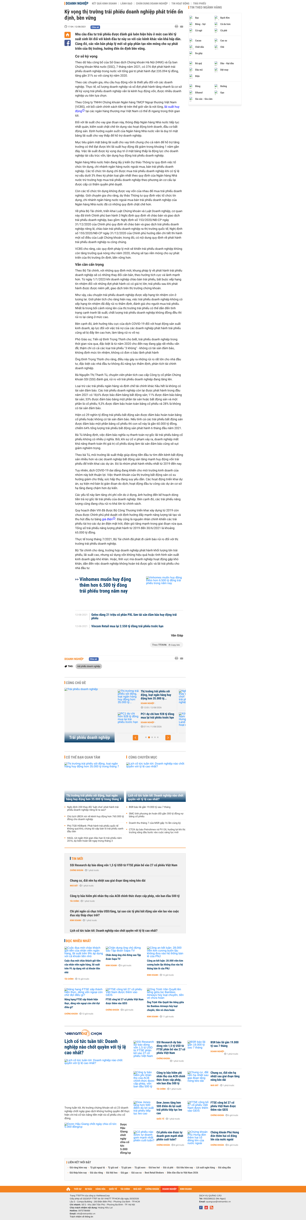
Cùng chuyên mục (143, 757)
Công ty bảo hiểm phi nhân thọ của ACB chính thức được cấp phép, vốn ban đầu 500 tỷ (125, 896)
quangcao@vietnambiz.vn (218, 1201)
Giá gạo (124, 1173)
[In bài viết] (177, 26)
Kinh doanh (75, 920)
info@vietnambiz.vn (86, 1213)
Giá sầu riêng (96, 1173)
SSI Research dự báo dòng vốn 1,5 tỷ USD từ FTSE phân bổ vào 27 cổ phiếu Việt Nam (123, 865)
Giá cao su (136, 1173)
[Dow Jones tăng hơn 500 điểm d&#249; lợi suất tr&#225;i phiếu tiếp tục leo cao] (144, 1108)
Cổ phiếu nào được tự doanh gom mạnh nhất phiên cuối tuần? (170, 1136)
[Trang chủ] (67, 35)
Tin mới (77, 858)
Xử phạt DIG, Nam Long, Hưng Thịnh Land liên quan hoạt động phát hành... (157, 717)
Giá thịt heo (111, 1173)
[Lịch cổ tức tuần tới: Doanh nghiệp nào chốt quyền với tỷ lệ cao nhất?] (156, 782)
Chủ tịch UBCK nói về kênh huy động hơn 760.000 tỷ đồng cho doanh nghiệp (95, 818)
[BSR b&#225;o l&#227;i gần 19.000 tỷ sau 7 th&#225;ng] (198, 1048)
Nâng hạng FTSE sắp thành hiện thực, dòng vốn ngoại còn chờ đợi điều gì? (82, 1003)
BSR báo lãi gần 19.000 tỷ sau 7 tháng (150, 807)
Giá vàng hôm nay (78, 1167)
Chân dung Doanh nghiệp (152, 3)
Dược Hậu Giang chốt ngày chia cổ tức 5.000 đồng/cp (125, 1138)
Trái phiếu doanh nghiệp (89, 737)
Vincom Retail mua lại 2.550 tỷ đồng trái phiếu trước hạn (127, 626)
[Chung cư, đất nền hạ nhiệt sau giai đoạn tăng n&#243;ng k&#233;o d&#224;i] (198, 1078)
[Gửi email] (181, 27)
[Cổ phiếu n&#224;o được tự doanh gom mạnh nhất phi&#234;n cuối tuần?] (144, 1138)
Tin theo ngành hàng (206, 7)
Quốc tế (160, 1119)
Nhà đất (74, 885)
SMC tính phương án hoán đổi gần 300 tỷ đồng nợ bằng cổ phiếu (156, 815)
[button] (135, 737)
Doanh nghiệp (77, 3)
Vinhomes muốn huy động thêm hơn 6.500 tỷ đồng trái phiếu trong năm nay (105, 585)
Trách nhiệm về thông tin (81, 1216)
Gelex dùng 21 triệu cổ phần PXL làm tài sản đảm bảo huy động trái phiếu (134, 616)
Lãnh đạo (126, 3)
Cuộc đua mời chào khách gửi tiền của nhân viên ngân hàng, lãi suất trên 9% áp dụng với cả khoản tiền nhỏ (82, 966)
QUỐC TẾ (113, 1189)
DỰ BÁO (88, 1189)
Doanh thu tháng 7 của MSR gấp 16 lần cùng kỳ (155, 823)
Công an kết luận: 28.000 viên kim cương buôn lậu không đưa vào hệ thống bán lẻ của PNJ (165, 964)
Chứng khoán (76, 870)
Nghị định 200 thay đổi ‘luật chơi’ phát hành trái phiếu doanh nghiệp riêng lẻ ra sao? (93, 808)
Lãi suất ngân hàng (205, 1167)
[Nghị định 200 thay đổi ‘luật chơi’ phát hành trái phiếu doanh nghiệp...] (128, 697)
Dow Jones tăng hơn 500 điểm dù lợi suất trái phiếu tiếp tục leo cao (169, 1108)
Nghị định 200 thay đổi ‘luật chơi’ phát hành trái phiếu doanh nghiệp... (157, 695)
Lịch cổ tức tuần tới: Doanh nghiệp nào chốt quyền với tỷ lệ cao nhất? (155, 797)
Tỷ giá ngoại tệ (97, 1167)
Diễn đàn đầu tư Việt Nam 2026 (182, 1173)
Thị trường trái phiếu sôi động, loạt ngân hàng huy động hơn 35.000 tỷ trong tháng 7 (93, 797)
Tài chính (74, 901)
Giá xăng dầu (224, 1167)
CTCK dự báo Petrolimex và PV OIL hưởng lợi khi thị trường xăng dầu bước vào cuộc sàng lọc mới (157, 831)
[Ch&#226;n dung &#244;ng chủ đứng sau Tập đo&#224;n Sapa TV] (125, 949)
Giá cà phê (168, 1167)
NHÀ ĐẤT (137, 1189)
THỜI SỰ (77, 1189)
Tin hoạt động (180, 3)
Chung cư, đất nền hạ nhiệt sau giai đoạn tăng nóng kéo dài (107, 880)
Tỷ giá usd (113, 1167)
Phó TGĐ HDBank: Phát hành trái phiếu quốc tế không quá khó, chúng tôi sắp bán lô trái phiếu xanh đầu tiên (95, 828)
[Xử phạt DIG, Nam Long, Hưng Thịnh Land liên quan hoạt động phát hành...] (128, 719)
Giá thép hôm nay (78, 1173)
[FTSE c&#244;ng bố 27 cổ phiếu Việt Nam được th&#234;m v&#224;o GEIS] (125, 992)
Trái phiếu (199, 3)
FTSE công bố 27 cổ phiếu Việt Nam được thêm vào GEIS (124, 1001)
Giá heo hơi (154, 1167)
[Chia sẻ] (67, 43)
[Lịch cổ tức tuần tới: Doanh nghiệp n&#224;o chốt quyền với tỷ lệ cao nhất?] (97, 1081)
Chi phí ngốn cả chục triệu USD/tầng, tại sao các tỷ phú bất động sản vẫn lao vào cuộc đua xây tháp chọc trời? (124, 913)
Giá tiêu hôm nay (185, 1167)
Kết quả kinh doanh (104, 3)
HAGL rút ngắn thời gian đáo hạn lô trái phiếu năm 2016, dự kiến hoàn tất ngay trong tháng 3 (94, 839)
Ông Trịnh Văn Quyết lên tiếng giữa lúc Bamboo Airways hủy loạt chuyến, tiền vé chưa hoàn (165, 1006)
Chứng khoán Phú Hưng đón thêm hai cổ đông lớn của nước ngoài (225, 1136)
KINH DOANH (186, 1189)
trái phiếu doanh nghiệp (88, 666)
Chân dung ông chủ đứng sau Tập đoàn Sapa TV (123, 957)
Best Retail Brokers (154, 1173)
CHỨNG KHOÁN (152, 1189)
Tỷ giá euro (139, 1167)
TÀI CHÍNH (125, 1189)
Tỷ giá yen (126, 1167)
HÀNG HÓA (101, 1189)
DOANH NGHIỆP (169, 1189)
